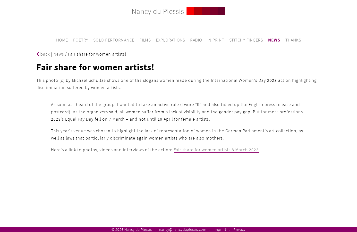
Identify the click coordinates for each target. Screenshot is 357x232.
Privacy (239, 229)
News (274, 40)
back (44, 54)
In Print (215, 40)
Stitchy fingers (246, 40)
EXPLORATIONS (170, 40)
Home (62, 40)
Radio (196, 40)
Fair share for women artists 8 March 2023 (216, 149)
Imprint (219, 229)
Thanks (293, 40)
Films (145, 40)
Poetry (80, 40)
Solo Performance (113, 40)
